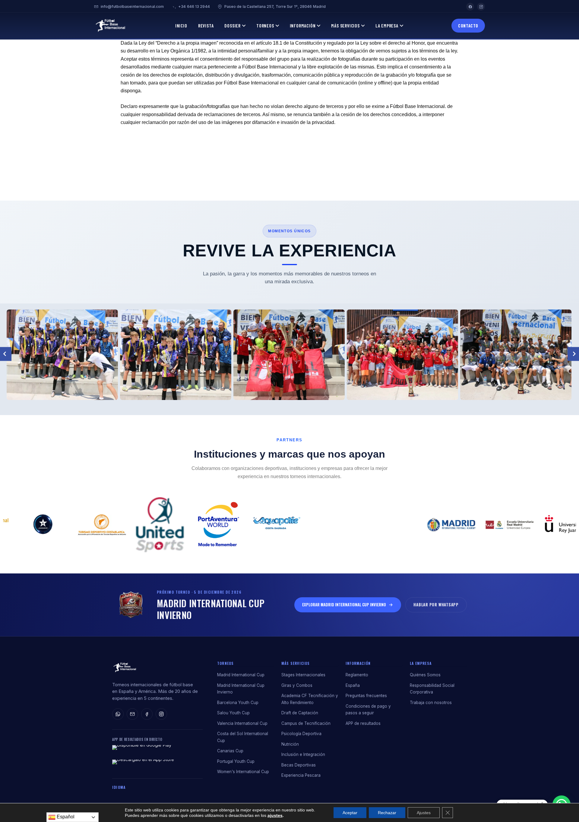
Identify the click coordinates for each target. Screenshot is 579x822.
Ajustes (424, 812)
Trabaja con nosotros (431, 702)
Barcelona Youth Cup (237, 702)
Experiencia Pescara (301, 775)
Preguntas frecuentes (366, 695)
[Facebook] (470, 7)
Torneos (265, 25)
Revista (206, 25)
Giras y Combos (296, 685)
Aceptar (350, 812)
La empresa (421, 663)
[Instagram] (481, 7)
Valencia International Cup (242, 723)
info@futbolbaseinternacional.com (132, 6)
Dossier (232, 25)
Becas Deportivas (298, 765)
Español (64, 816)
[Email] (132, 714)
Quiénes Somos (425, 674)
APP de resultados (363, 723)
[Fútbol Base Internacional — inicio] (124, 667)
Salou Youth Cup (233, 712)
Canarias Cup (230, 750)
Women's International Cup (243, 771)
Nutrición (290, 744)
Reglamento (357, 674)
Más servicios (295, 663)
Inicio (181, 25)
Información (303, 25)
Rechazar (387, 812)
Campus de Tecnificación (306, 723)
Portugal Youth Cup (236, 761)
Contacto (468, 25)
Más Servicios (345, 25)
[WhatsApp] (118, 714)
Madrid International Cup (240, 674)
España (353, 685)
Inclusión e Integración (303, 754)
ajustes (275, 815)
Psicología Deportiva (301, 733)
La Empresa (386, 25)
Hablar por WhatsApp (436, 604)
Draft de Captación (299, 712)
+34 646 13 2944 (194, 6)
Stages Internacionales (303, 674)
